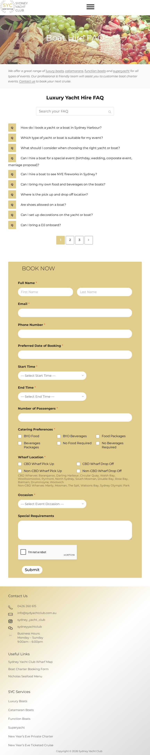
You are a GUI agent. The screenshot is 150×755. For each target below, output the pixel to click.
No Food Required (77, 443)
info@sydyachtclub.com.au (36, 613)
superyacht (121, 71)
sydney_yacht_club (31, 620)
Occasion (26, 495)
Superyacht (16, 727)
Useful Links (19, 654)
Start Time (27, 367)
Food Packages (114, 436)
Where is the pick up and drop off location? (54, 194)
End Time (27, 387)
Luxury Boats (17, 701)
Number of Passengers (38, 408)
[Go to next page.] (88, 240)
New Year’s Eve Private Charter (30, 736)
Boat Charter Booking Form (28, 669)
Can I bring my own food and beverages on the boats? (62, 184)
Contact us (27, 81)
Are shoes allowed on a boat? (43, 205)
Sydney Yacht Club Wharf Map (30, 662)
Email (23, 304)
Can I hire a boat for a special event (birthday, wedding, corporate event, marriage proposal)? (70, 161)
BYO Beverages (75, 436)
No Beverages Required (112, 445)
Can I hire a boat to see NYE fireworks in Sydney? (58, 174)
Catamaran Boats (21, 710)
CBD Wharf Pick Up (39, 464)
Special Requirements (36, 516)
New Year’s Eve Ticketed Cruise (30, 745)
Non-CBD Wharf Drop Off (101, 471)
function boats (95, 71)
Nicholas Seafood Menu (25, 676)
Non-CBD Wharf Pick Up (43, 471)
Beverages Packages (32, 445)
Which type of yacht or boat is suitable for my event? (61, 138)
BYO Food (31, 436)
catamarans (74, 71)
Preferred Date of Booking (40, 346)
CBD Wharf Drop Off (98, 464)
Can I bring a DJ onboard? (40, 225)
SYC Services (19, 692)
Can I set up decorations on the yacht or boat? (56, 215)
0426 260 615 (26, 606)
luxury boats (55, 71)
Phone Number (31, 325)
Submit (32, 569)
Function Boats (19, 719)
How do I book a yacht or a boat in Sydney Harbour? (61, 127)
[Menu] (90, 6)
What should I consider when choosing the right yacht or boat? (70, 148)
